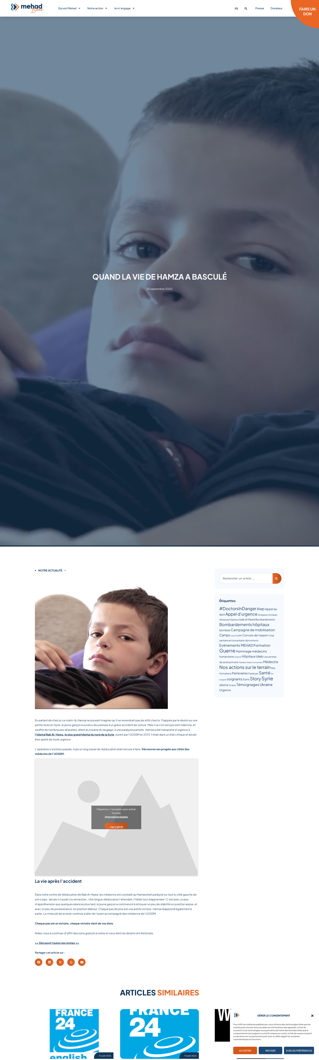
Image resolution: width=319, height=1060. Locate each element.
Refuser (270, 1050)
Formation (262, 645)
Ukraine (266, 684)
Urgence (225, 690)
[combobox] (246, 578)
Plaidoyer (253, 673)
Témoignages (247, 684)
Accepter (245, 1050)
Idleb (259, 656)
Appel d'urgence (241, 613)
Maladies (242, 662)
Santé (264, 672)
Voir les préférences (299, 1050)
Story (255, 678)
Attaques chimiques (267, 614)
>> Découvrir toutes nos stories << (57, 943)
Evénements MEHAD (236, 645)
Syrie (267, 678)
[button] (312, 1015)
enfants (254, 640)
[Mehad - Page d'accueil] (27, 8)
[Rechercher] (277, 578)
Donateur (276, 8)
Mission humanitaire (255, 662)
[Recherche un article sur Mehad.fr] (246, 8)
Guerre (227, 650)
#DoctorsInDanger (237, 608)
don (247, 640)
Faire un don (307, 11)
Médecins (270, 662)
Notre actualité (50, 570)
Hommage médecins (251, 651)
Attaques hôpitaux (229, 619)
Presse (259, 8)
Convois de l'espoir (255, 635)
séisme (223, 685)
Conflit (238, 635)
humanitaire (226, 656)
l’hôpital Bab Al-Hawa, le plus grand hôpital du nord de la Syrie (74, 734)
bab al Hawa (247, 619)
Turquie (232, 685)
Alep (261, 608)
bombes (224, 630)
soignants (234, 679)
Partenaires (240, 673)
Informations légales (116, 816)
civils (233, 636)
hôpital (237, 657)
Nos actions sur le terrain (244, 667)
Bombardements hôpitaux (244, 624)
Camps (224, 635)
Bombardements (265, 619)
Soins (246, 679)
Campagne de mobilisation (253, 630)
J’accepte (116, 827)
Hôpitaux (248, 656)
